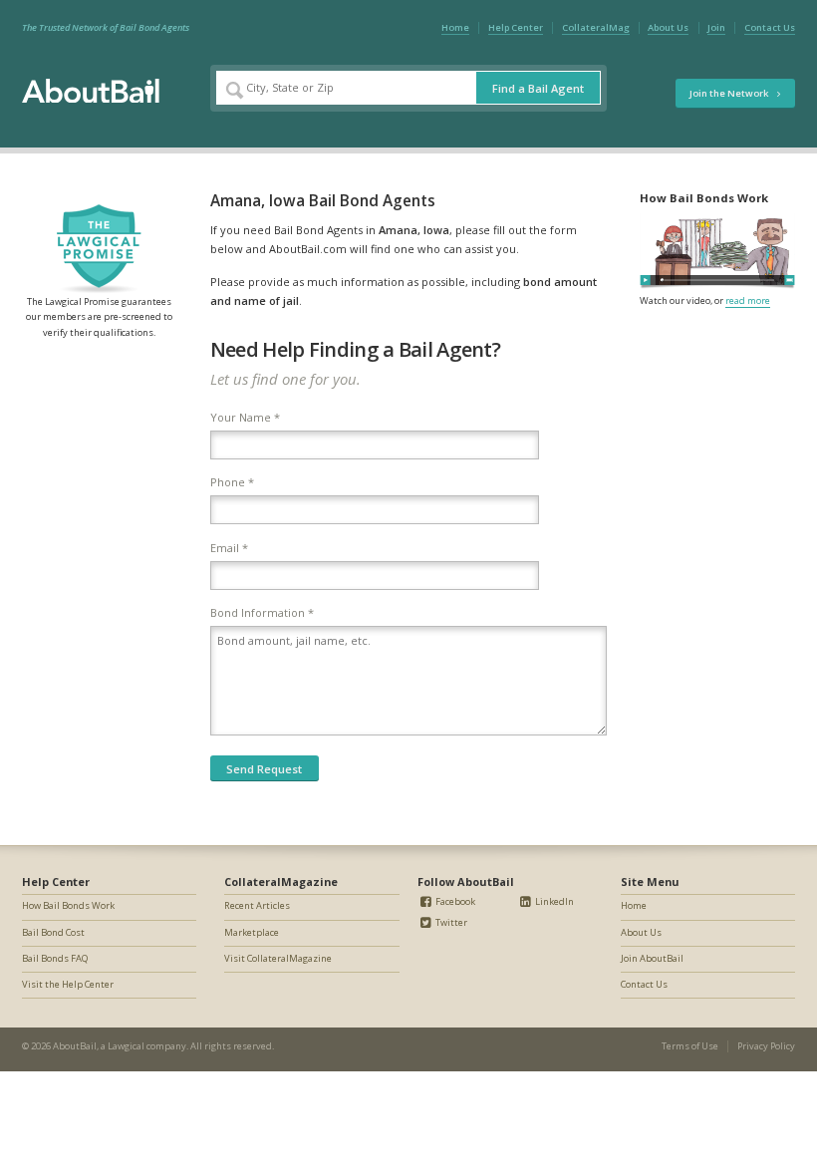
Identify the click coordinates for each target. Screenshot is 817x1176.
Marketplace (251, 932)
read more (747, 300)
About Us (668, 27)
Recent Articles (257, 905)
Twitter (450, 922)
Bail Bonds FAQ (55, 958)
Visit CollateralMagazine (278, 958)
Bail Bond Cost (53, 932)
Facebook (454, 901)
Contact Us (769, 27)
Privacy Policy (766, 1045)
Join (716, 27)
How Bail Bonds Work (68, 905)
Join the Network (729, 93)
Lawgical (126, 1045)
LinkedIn (553, 901)
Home (455, 27)
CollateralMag (596, 27)
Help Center (515, 27)
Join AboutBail (652, 958)
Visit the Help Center (68, 984)
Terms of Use (690, 1045)
